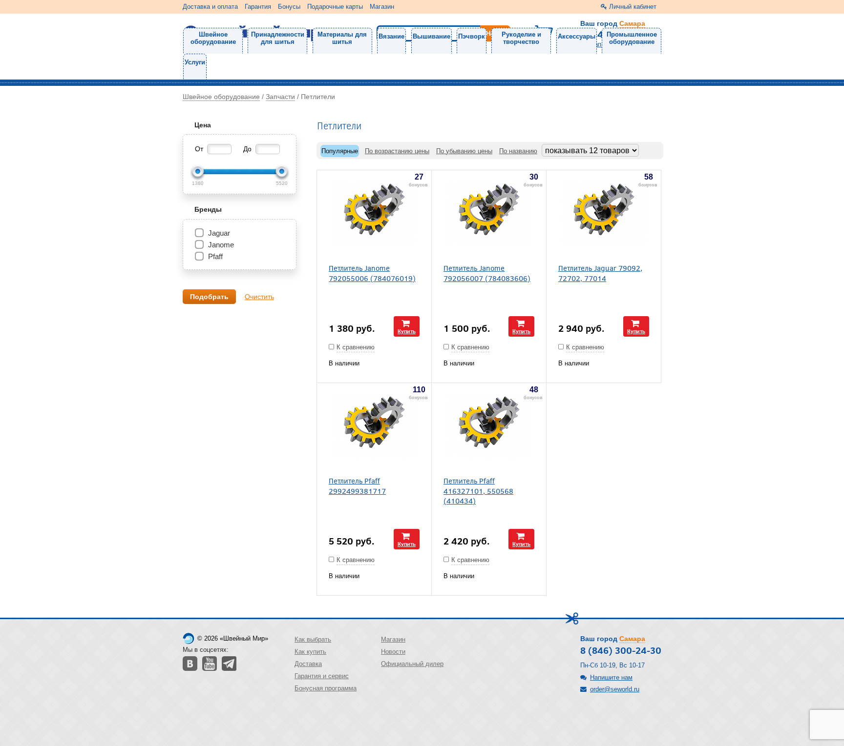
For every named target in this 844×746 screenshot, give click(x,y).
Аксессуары (576, 36)
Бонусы (289, 6)
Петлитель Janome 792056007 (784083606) (486, 272)
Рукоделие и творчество (521, 38)
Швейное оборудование (213, 38)
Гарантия (258, 6)
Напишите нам (611, 677)
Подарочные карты (335, 6)
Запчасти (280, 97)
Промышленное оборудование (632, 38)
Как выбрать (313, 639)
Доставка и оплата (210, 6)
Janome (221, 245)
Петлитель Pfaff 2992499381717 (357, 485)
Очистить (259, 297)
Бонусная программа (326, 688)
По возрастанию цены (397, 151)
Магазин (382, 6)
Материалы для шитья (342, 38)
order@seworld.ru (614, 689)
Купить (407, 331)
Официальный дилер (412, 663)
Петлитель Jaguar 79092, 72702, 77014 (600, 272)
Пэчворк (471, 36)
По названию (518, 151)
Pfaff (215, 256)
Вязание (391, 36)
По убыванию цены (464, 151)
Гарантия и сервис (322, 676)
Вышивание (431, 36)
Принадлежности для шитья (277, 38)
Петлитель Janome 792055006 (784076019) (372, 272)
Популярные (339, 151)
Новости (393, 651)
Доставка (308, 663)
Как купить (310, 651)
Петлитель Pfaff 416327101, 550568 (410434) (478, 490)
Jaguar (219, 233)
